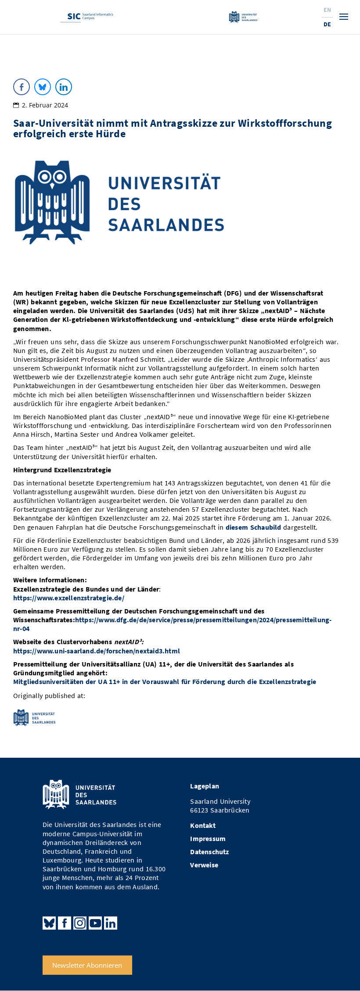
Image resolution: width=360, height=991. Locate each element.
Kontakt (202, 825)
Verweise (204, 865)
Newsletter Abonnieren (87, 965)
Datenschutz (209, 852)
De (327, 24)
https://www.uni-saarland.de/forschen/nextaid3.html (96, 651)
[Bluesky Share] (42, 86)
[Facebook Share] (21, 86)
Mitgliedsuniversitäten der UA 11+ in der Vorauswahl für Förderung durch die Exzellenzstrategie (164, 681)
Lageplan (204, 786)
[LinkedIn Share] (63, 86)
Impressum (208, 838)
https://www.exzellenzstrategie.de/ (68, 598)
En (327, 10)
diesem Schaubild (253, 527)
